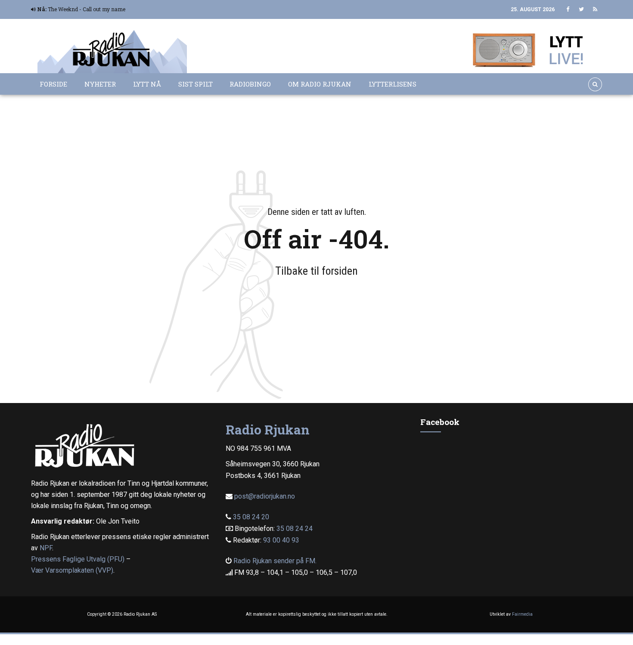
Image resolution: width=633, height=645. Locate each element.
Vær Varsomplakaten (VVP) (72, 570)
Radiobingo (250, 84)
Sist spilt (195, 84)
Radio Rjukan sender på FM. (274, 561)
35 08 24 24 (294, 528)
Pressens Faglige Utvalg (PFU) (77, 559)
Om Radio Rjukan (319, 84)
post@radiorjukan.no (264, 496)
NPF (46, 548)
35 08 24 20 (251, 517)
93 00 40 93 (281, 540)
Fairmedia (522, 614)
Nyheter (100, 84)
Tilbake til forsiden (316, 270)
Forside (53, 84)
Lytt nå (147, 84)
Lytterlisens (392, 84)
